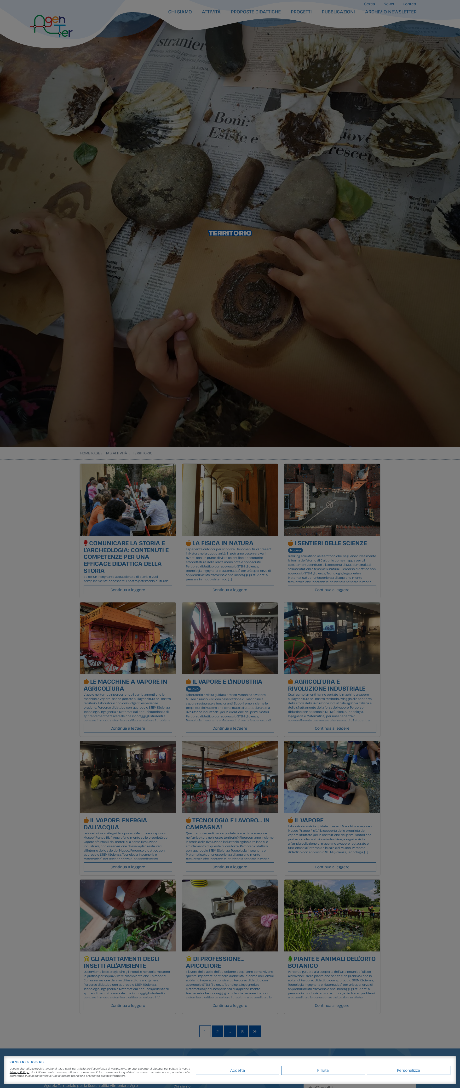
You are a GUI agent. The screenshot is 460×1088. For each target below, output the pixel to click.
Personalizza (408, 1070)
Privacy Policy (19, 1072)
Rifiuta (323, 1070)
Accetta (237, 1070)
